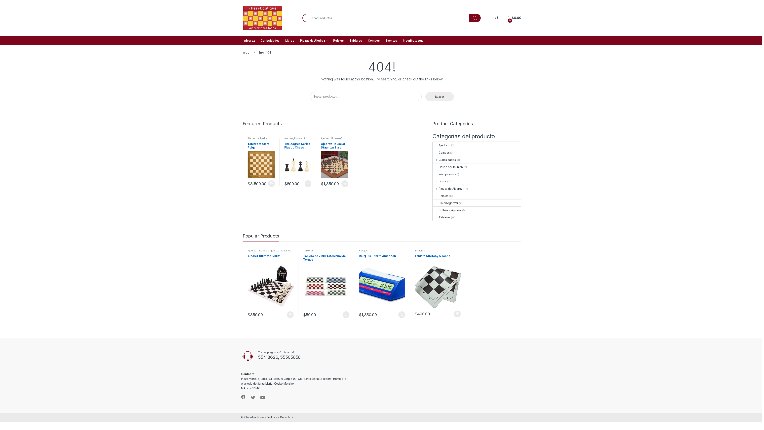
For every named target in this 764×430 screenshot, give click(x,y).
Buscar (439, 96)
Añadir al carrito (271, 183)
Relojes (338, 40)
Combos (374, 40)
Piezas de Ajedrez (312, 40)
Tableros (356, 40)
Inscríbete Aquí (413, 40)
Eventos (391, 40)
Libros (289, 40)
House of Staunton (294, 139)
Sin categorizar (448, 203)
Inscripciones (447, 174)
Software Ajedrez (450, 210)
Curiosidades (270, 40)
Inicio (246, 52)
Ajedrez (249, 40)
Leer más (308, 183)
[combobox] (385, 18)
